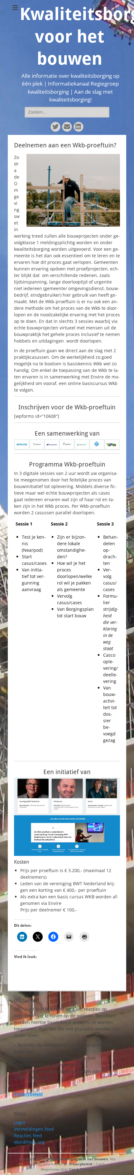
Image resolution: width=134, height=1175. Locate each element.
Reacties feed (28, 1135)
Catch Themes (81, 1169)
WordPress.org (29, 1142)
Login (19, 1122)
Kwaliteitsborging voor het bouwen (78, 1159)
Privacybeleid (80, 1164)
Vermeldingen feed (34, 1129)
